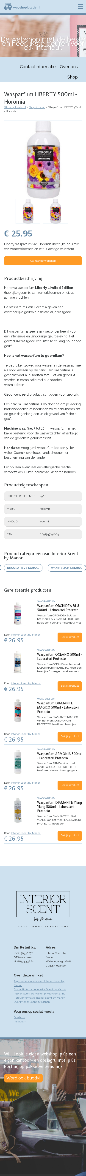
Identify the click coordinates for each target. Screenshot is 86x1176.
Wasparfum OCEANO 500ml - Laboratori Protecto (59, 656)
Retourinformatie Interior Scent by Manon (39, 997)
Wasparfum (46, 601)
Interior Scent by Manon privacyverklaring (39, 993)
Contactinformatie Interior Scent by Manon (40, 989)
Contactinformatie (38, 66)
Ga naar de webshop (43, 260)
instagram (20, 1021)
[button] (43, 160)
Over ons (69, 66)
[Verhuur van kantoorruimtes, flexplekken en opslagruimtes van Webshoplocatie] (22, 7)
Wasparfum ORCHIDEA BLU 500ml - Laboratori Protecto (58, 608)
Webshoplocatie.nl (15, 107)
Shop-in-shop (37, 107)
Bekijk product (70, 637)
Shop (72, 77)
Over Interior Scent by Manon (32, 1001)
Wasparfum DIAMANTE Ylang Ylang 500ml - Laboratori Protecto (59, 806)
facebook (19, 1017)
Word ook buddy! (23, 1078)
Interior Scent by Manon (26, 634)
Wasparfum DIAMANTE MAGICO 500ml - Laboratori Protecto (58, 707)
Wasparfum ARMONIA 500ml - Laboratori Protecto (59, 756)
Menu (80, 6)
